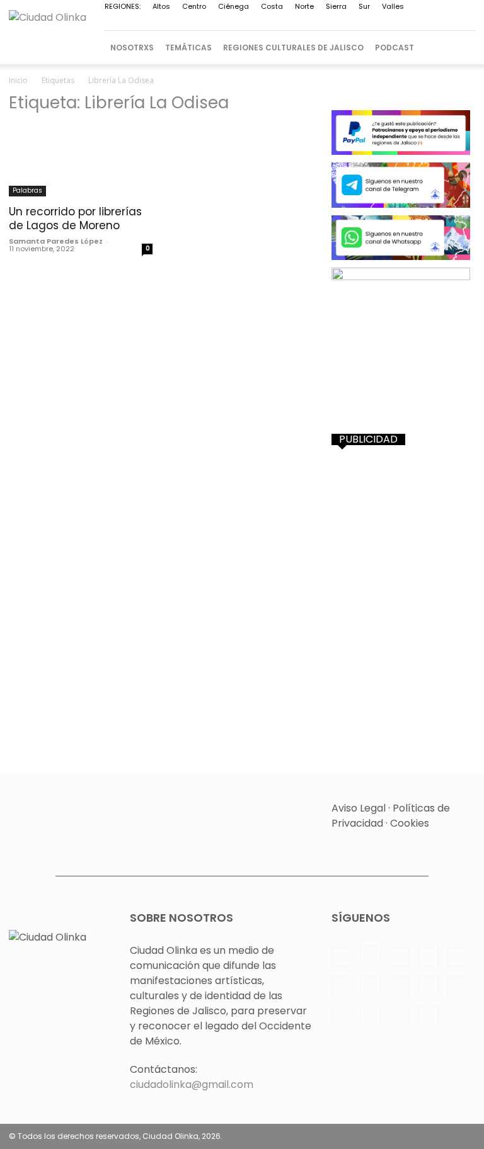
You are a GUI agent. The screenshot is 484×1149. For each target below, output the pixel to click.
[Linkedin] (237, 22)
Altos (161, 6)
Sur (364, 6)
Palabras (27, 190)
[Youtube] (424, 22)
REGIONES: (123, 6)
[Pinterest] (278, 22)
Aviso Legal (358, 808)
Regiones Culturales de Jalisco (293, 47)
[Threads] (465, 22)
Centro (194, 6)
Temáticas (188, 47)
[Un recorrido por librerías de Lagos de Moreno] (81, 160)
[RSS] (299, 22)
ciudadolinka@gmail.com (191, 1084)
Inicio (18, 80)
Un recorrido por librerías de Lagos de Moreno (75, 218)
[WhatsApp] (403, 22)
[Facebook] (195, 22)
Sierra (336, 6)
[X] (382, 22)
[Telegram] (340, 22)
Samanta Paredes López (56, 241)
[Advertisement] (403, 524)
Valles (393, 6)
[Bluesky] (444, 22)
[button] (460, 47)
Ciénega (233, 6)
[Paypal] (257, 22)
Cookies (409, 823)
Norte (304, 6)
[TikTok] (361, 22)
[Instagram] (216, 22)
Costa (272, 6)
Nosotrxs (132, 47)
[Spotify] (320, 22)
